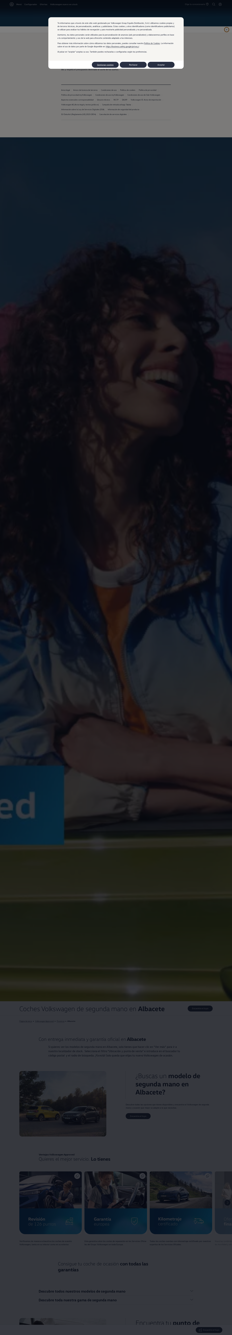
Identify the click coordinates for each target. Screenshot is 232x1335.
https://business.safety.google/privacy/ (122, 46)
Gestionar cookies (105, 64)
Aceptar (161, 64)
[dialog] (116, 667)
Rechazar (133, 64)
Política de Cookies (152, 43)
